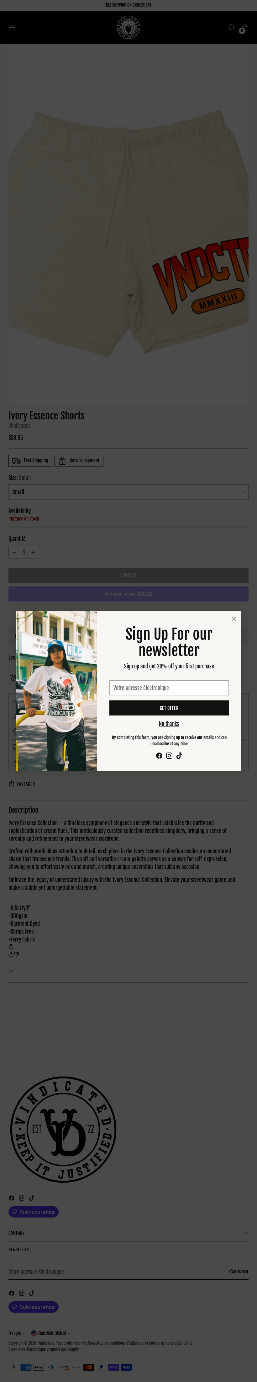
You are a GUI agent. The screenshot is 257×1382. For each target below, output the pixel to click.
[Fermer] (234, 619)
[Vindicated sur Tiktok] (179, 757)
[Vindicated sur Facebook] (159, 757)
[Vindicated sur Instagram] (169, 757)
